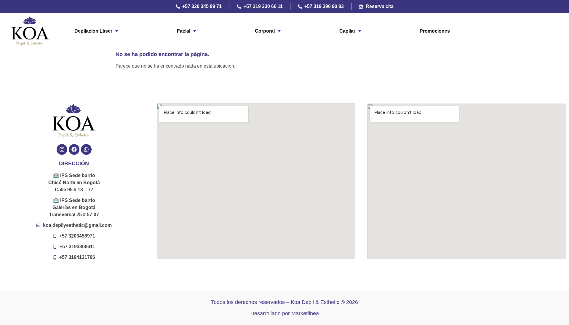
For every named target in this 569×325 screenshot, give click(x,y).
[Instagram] (62, 149)
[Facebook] (74, 149)
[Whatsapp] (86, 149)
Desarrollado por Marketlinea (284, 313)
